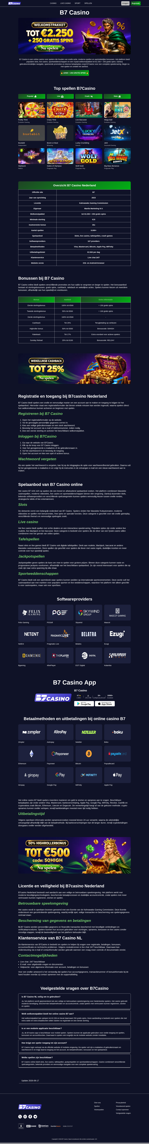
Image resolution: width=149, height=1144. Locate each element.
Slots (116, 96)
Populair (30, 96)
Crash (87, 96)
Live (58, 96)
